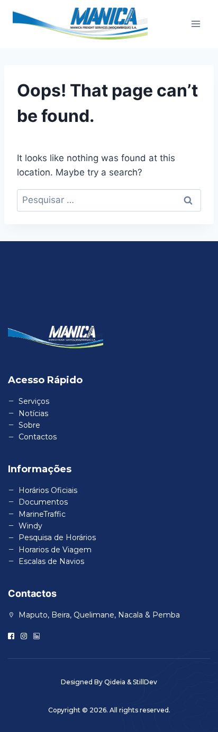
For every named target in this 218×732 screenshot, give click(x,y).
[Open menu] (195, 24)
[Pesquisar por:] (109, 200)
